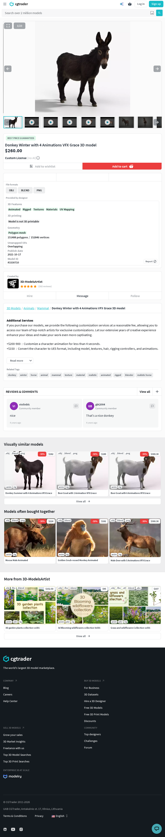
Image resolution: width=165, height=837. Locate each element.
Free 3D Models (93, 707)
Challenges (90, 741)
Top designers (92, 734)
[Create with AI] (122, 4)
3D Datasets (91, 694)
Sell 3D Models (12, 727)
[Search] (159, 13)
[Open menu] (5, 4)
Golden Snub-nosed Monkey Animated (78, 560)
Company (8, 680)
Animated (14, 209)
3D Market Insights (14, 741)
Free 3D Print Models (96, 714)
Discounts (90, 721)
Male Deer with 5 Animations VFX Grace (130, 560)
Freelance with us (13, 748)
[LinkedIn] (5, 829)
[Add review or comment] (157, 392)
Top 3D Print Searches (16, 761)
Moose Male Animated (16, 560)
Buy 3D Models (92, 680)
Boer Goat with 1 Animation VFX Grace (77, 493)
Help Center (10, 701)
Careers (7, 694)
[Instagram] (22, 829)
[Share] (135, 177)
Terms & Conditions (15, 816)
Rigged (27, 209)
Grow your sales (13, 735)
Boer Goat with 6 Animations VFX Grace (130, 493)
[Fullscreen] (8, 26)
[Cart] (130, 4)
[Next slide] (157, 69)
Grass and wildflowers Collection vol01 (130, 627)
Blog (6, 688)
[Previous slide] (7, 69)
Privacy (39, 816)
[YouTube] (13, 829)
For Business (91, 688)
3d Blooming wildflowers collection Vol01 (79, 627)
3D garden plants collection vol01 (22, 627)
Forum (88, 747)
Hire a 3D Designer (95, 701)
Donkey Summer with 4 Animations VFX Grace (28, 493)
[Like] (29, 177)
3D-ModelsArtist (31, 282)
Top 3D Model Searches (17, 755)
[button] (152, 13)
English (58, 816)
